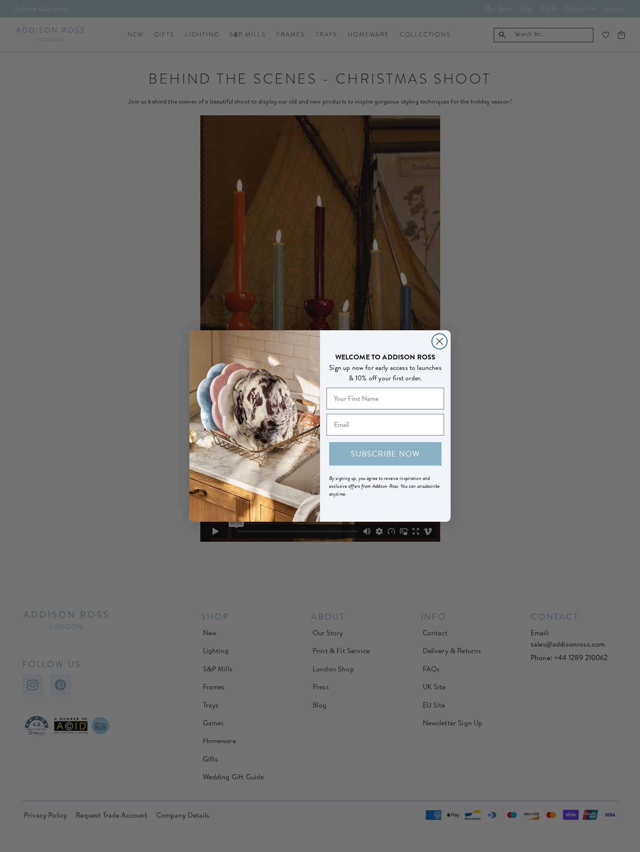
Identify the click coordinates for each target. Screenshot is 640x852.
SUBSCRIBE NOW (385, 454)
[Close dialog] (439, 341)
